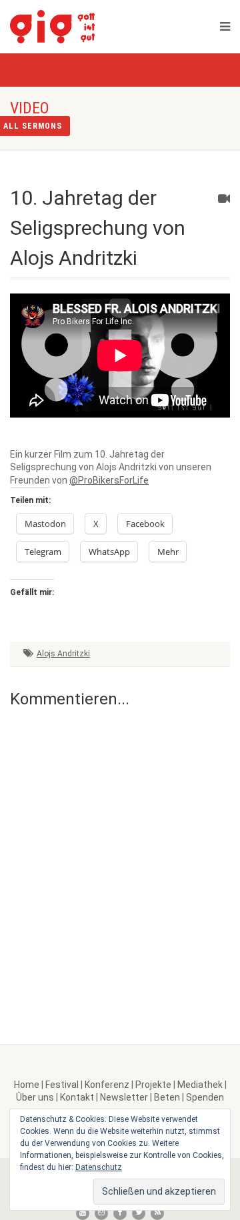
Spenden (205, 1097)
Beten (167, 1097)
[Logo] (86, 26)
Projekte (153, 1084)
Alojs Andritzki (63, 653)
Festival (62, 1084)
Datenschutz (98, 1167)
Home (26, 1084)
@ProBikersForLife (109, 480)
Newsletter (124, 1097)
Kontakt (77, 1097)
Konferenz (107, 1084)
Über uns (35, 1097)
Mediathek (200, 1084)
